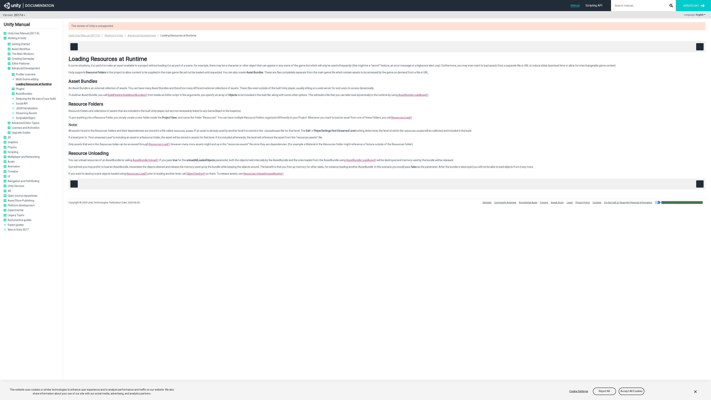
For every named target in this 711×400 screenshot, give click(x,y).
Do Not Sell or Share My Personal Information (628, 202)
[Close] (695, 392)
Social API (22, 103)
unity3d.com (691, 5)
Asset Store (557, 202)
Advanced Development (26, 68)
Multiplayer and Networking (24, 156)
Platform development (21, 205)
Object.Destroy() (195, 173)
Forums (544, 202)
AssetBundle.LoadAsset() (413, 95)
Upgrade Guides (21, 132)
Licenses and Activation (25, 127)
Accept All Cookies (631, 391)
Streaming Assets (26, 113)
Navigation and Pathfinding (23, 181)
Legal (570, 202)
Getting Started (21, 44)
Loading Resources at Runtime (34, 84)
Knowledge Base (528, 202)
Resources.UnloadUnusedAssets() (263, 173)
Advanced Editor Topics (25, 122)
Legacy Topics (16, 215)
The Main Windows (23, 53)
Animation (14, 166)
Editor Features (21, 63)
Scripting (13, 152)
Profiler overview (26, 74)
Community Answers (505, 202)
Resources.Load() (401, 117)
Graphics (13, 142)
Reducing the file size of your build (36, 98)
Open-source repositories (22, 195)
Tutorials (486, 202)
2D (9, 137)
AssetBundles (24, 93)
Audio (11, 161)
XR (9, 190)
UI (9, 176)
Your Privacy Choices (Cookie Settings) (682, 202)
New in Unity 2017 (18, 229)
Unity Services (16, 185)
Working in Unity (17, 38)
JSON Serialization (27, 108)
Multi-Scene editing (27, 79)
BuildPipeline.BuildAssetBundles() (127, 95)
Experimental (15, 210)
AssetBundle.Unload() (145, 160)
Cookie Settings (578, 391)
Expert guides (16, 224)
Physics (12, 147)
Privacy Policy (582, 202)
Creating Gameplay (23, 58)
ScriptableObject (25, 117)
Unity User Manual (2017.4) (23, 33)
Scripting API (593, 5)
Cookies (596, 202)
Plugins (20, 88)
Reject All (604, 391)
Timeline (13, 171)
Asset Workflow (21, 49)
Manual (575, 5)
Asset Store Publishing (21, 200)
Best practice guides (19, 220)
